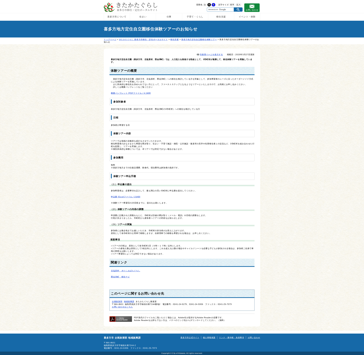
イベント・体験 (247, 16)
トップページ (110, 39)
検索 (238, 9)
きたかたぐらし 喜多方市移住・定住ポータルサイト (143, 39)
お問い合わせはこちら (122, 307)
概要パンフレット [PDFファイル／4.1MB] (131, 93)
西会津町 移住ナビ (120, 277)
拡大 (238, 5)
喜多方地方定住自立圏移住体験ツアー (199, 39)
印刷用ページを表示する (211, 54)
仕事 (169, 16)
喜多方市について (116, 16)
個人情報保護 (209, 337)
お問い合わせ (252, 10)
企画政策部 (117, 301)
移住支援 (221, 16)
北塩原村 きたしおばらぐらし (125, 271)
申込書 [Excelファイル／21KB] (125, 197)
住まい (142, 16)
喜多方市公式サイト (189, 337)
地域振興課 (129, 301)
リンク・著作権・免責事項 (231, 337)
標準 (232, 5)
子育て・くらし (195, 16)
